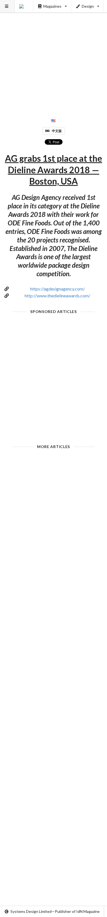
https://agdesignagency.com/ (57, 288)
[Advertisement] (53, 53)
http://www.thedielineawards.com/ (57, 295)
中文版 (57, 131)
